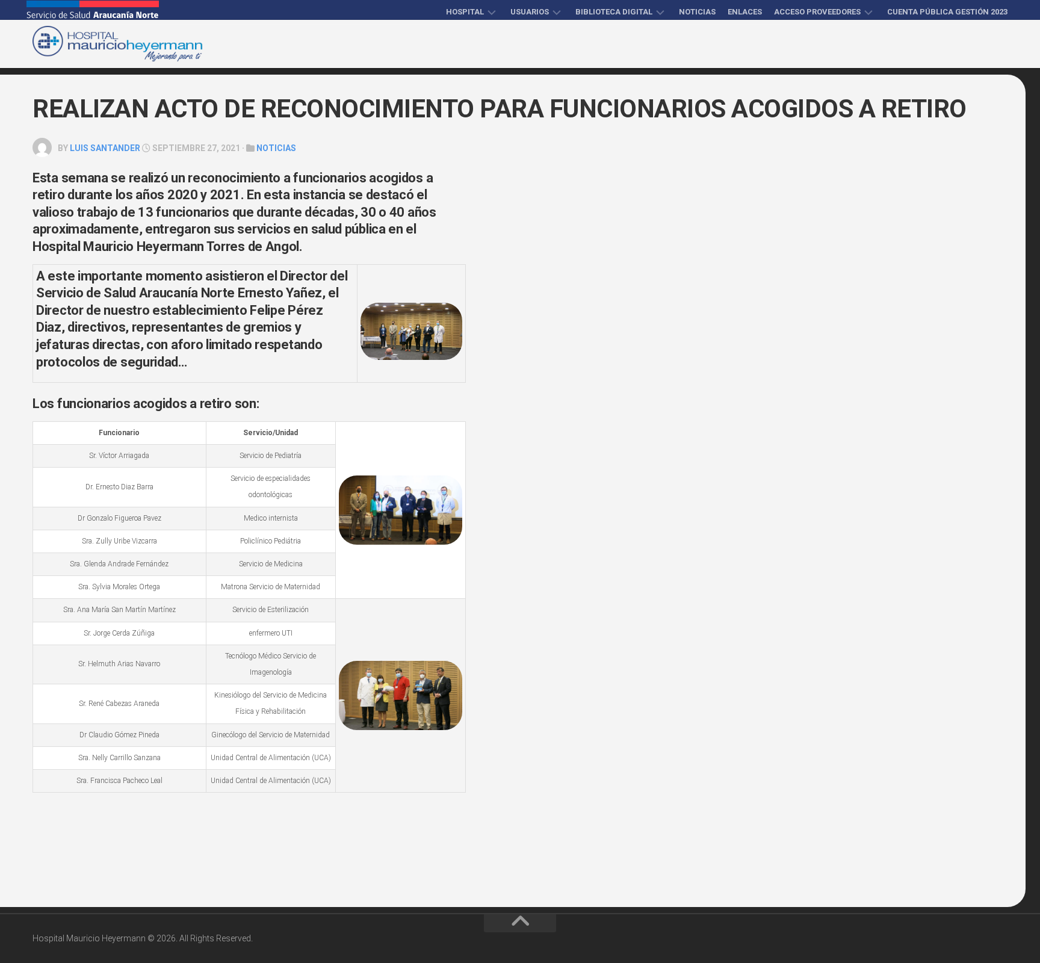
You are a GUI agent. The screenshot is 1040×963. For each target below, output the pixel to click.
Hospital (465, 11)
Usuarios (529, 11)
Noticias (697, 11)
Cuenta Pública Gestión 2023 (947, 11)
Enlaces (745, 11)
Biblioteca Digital (613, 11)
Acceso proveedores (817, 11)
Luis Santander (105, 148)
